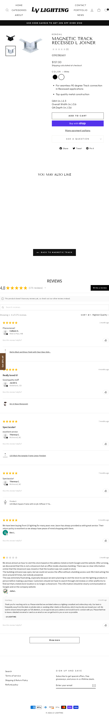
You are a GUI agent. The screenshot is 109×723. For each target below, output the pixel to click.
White (61, 77)
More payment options (77, 130)
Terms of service (13, 675)
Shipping (56, 65)
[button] (45, 287)
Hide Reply (8, 600)
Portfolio (81, 10)
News (80, 15)
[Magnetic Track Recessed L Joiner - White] (18, 226)
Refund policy (11, 684)
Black (55, 77)
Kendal (57, 34)
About (19, 15)
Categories (19, 10)
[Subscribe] (94, 685)
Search (8, 671)
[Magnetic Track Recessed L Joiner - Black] (14, 226)
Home (19, 5)
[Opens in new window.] (7, 534)
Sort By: (86, 315)
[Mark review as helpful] (106, 340)
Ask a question (77, 139)
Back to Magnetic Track (56, 252)
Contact (80, 5)
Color (60, 72)
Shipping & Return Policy (16, 680)
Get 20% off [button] (3, 361)
